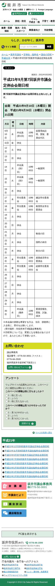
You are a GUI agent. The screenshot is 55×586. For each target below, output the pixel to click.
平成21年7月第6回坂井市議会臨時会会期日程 (26, 459)
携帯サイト (30, 9)
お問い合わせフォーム (18, 367)
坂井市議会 (15, 54)
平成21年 (6, 58)
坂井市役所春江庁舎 (34, 568)
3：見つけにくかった (18, 418)
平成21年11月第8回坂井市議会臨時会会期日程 (27, 450)
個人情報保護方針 (11, 572)
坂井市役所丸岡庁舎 (34, 565)
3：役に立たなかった (18, 401)
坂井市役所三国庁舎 (12, 568)
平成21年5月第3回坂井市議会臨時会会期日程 (26, 468)
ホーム (5, 54)
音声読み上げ (20, 13)
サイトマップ (37, 13)
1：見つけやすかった (18, 412)
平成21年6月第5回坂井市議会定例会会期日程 (26, 463)
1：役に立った (15, 395)
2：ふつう (13, 398)
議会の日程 (46, 54)
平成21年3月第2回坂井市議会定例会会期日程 (26, 472)
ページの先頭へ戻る (43, 433)
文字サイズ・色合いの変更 (13, 9)
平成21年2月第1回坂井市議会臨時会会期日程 (26, 476)
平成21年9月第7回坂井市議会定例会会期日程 (26, 455)
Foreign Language (45, 9)
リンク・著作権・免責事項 (37, 572)
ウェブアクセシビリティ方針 (16, 575)
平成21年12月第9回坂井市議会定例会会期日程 (27, 446)
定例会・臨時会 (31, 54)
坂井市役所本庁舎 (11, 565)
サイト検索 (10, 46)
